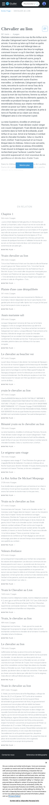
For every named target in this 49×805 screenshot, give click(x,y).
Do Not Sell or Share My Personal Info (24, 801)
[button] (4, 4)
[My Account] (44, 4)
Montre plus (25, 165)
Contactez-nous (8, 755)
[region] (24, 782)
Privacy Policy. (14, 796)
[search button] (37, 4)
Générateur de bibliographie (36, 755)
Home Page (6, 11)
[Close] (46, 762)
